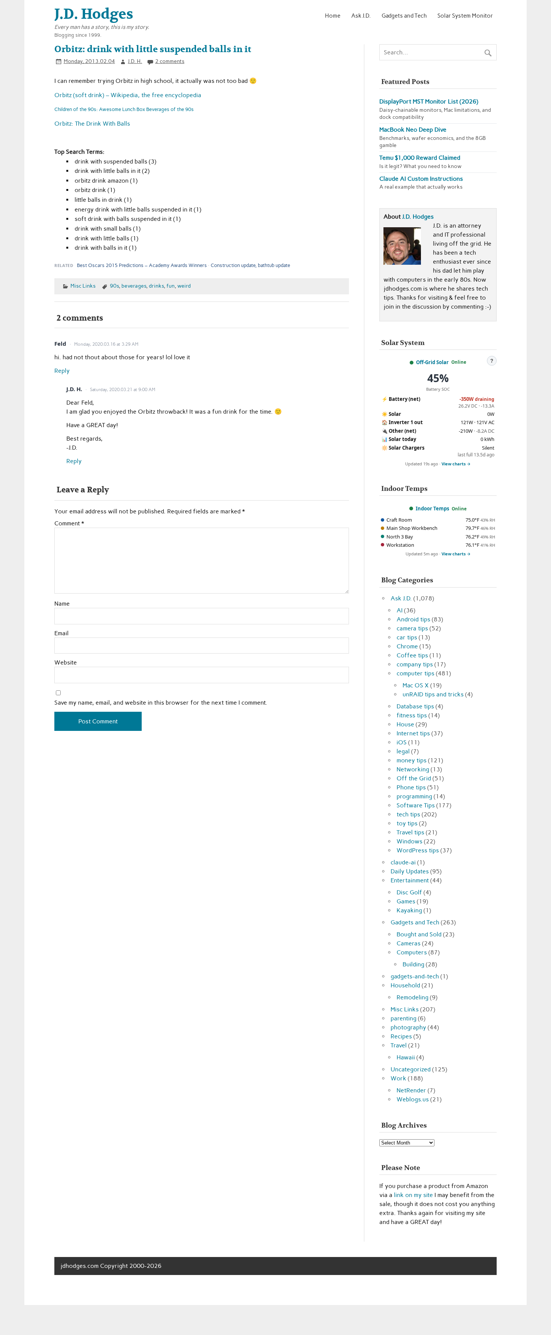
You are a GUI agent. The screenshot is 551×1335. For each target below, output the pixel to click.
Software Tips (416, 805)
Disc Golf (409, 892)
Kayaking (409, 910)
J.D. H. (135, 61)
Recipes (401, 1036)
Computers (412, 952)
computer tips (415, 673)
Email (61, 633)
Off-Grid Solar (432, 362)
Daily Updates (410, 871)
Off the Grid (414, 778)
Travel (399, 1045)
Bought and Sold (419, 934)
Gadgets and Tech (404, 15)
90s (114, 285)
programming (414, 796)
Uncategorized (411, 1069)
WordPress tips (418, 850)
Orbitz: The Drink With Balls (92, 123)
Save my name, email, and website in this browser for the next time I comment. (160, 703)
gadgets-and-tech (415, 976)
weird (184, 285)
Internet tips (413, 733)
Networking (413, 769)
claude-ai (403, 862)
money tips (412, 760)
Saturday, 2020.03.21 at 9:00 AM (122, 389)
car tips (407, 637)
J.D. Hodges (418, 216)
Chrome (407, 646)
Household (405, 985)
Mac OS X (416, 685)
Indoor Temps (432, 508)
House (405, 724)
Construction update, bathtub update (250, 265)
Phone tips (411, 787)
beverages (133, 285)
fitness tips (412, 715)
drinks (156, 285)
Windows (409, 841)
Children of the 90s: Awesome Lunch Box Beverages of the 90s (124, 109)
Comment (69, 523)
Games (406, 901)
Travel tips (410, 832)
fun (170, 285)
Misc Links (83, 285)
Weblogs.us (413, 1099)
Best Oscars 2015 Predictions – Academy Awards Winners (142, 265)
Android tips (413, 619)
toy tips (407, 823)
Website (65, 663)
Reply (62, 370)
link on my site (413, 1194)
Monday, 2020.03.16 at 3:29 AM (106, 344)
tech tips (408, 814)
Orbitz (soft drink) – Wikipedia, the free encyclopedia (127, 95)
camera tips (412, 628)
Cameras (409, 943)
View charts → (456, 463)
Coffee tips (412, 655)
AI (400, 610)
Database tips (415, 706)
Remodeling (412, 997)
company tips (415, 664)
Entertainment (410, 880)
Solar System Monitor (465, 15)
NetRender (411, 1090)
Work (398, 1078)
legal (403, 751)
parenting (403, 1018)
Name (62, 604)
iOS (402, 742)
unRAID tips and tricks (433, 694)
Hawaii (406, 1057)
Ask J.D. (361, 15)
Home (332, 15)
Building (413, 964)
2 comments (169, 61)
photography (408, 1027)
